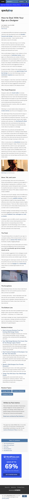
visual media (15, 93)
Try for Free (24, 4)
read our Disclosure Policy (10, 430)
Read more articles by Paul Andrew (13, 416)
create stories (5, 111)
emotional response (6, 75)
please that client (16, 240)
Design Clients (6, 391)
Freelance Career (7, 394)
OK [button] (24, 496)
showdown (17, 142)
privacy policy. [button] (5, 498)
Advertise (13, 487)
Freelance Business (18, 391)
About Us (7, 487)
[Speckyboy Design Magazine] (7, 11)
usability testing (17, 198)
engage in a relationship (19, 263)
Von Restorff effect (21, 121)
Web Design (4, 28)
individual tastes (16, 55)
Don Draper (4, 173)
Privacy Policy (20, 487)
